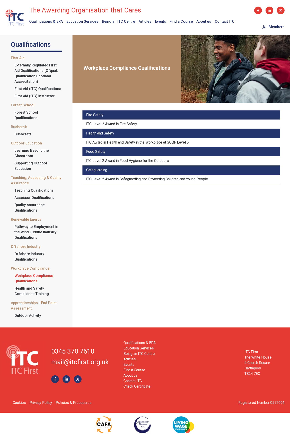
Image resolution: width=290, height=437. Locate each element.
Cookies (19, 402)
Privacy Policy (40, 402)
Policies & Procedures (74, 402)
